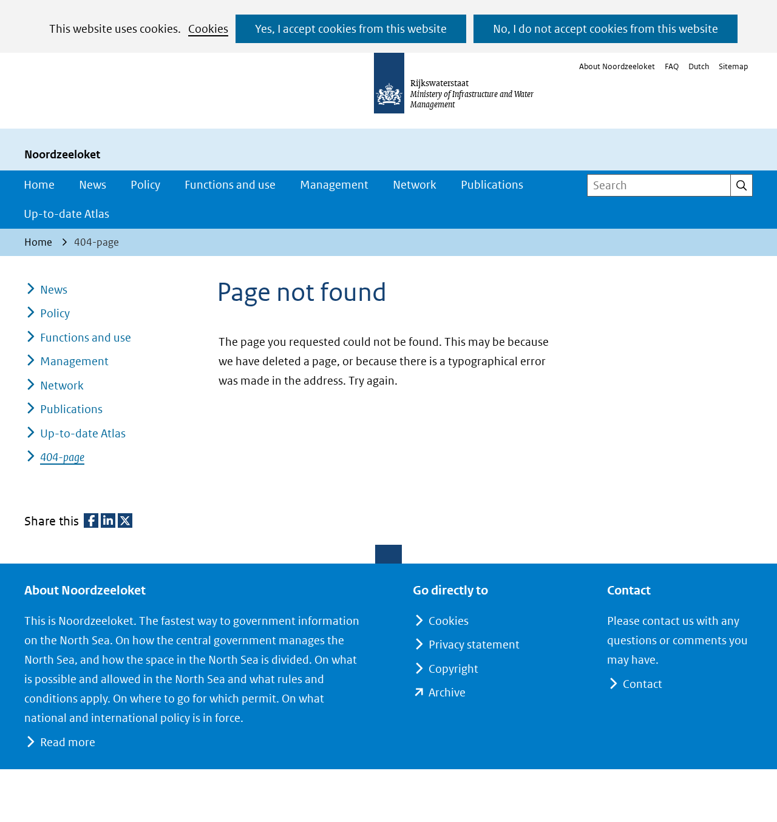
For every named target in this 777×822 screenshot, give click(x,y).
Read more (67, 742)
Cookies (208, 29)
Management (334, 185)
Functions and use (230, 185)
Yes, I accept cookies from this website (351, 29)
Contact (642, 684)
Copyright (453, 669)
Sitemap (733, 66)
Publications (492, 185)
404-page (62, 457)
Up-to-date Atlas (66, 214)
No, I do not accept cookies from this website (605, 29)
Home (39, 185)
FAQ (672, 66)
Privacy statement (474, 645)
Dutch (698, 66)
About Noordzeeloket (617, 66)
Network (414, 185)
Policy (145, 185)
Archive (447, 692)
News (92, 185)
